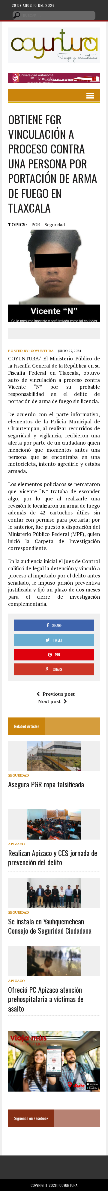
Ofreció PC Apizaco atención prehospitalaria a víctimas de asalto (45, 998)
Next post (49, 701)
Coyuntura (42, 350)
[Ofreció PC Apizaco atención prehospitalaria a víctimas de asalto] (54, 972)
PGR (36, 225)
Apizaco (16, 844)
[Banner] (54, 79)
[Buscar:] (54, 15)
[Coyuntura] (54, 45)
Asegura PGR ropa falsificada (46, 784)
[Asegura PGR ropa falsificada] (54, 767)
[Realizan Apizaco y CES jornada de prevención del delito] (54, 835)
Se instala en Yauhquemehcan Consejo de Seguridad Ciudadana (50, 926)
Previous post (59, 694)
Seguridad (55, 225)
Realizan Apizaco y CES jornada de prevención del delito (52, 857)
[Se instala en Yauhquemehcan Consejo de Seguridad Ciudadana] (54, 903)
